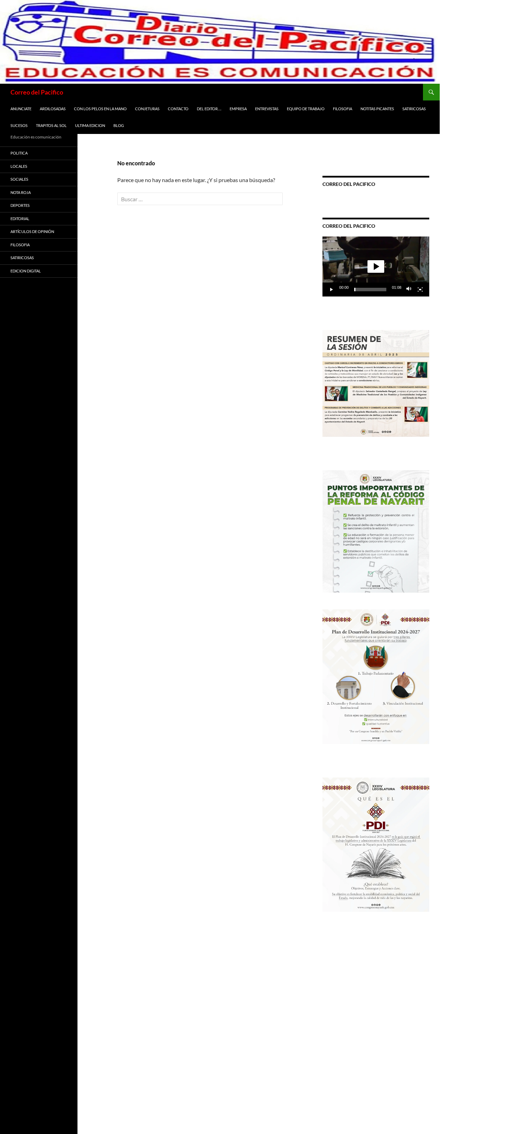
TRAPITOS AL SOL (51, 125)
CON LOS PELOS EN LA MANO (100, 108)
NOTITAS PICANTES (377, 108)
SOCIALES (19, 179)
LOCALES (18, 166)
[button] (375, 266)
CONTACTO (178, 108)
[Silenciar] (409, 289)
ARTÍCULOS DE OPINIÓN (32, 231)
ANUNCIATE (20, 108)
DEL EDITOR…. (209, 108)
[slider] (370, 289)
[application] (375, 266)
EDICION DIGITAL (25, 271)
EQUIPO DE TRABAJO (306, 108)
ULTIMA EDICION (90, 125)
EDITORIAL (19, 218)
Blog (118, 125)
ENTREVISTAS (266, 108)
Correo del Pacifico (36, 92)
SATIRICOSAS (414, 108)
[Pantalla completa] (420, 289)
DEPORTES (20, 205)
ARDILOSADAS (53, 108)
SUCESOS (19, 125)
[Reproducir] (331, 289)
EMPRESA (238, 108)
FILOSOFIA (342, 108)
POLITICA (19, 153)
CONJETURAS (147, 108)
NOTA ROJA (20, 192)
